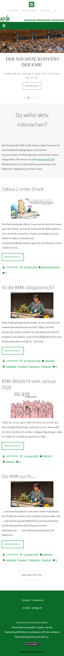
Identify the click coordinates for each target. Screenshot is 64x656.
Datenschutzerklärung (32, 651)
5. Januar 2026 (31, 453)
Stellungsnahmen (51, 268)
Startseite (50, 360)
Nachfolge (11, 365)
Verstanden (32, 644)
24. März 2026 (30, 268)
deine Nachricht (45, 161)
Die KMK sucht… (19, 472)
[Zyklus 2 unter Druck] (32, 208)
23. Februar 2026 (32, 360)
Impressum (13, 10)
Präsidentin (34, 365)
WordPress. (42, 617)
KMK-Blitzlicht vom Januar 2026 (29, 382)
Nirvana (31, 617)
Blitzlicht (47, 453)
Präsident (22, 365)
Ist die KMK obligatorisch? (28, 287)
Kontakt (45, 10)
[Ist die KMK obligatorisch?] (32, 305)
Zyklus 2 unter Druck (23, 190)
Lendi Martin (12, 268)
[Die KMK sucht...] (32, 490)
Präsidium (46, 365)
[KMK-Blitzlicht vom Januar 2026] (32, 403)
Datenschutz (29, 10)
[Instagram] (31, 4)
